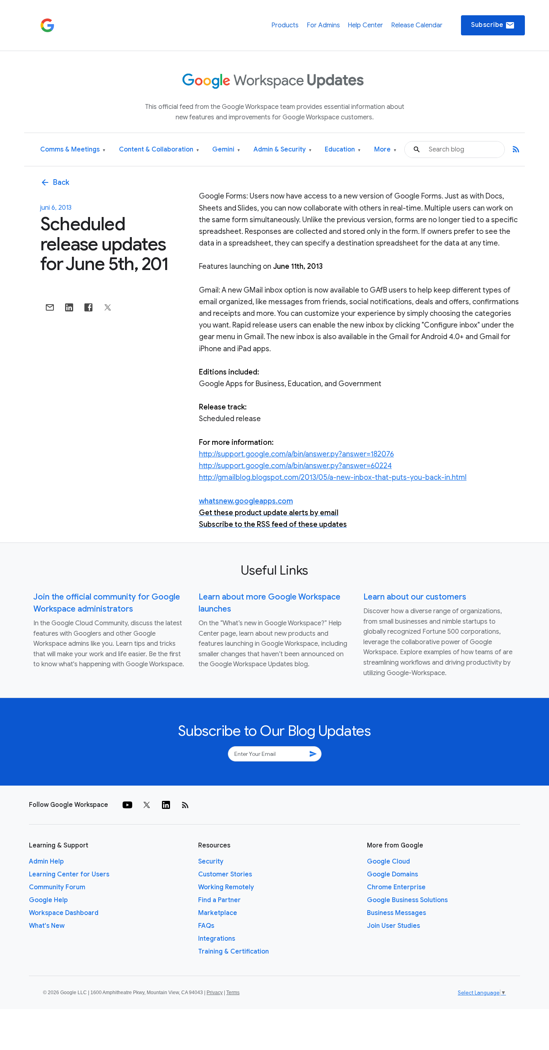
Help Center (365, 25)
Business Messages (396, 913)
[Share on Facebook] (88, 307)
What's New (47, 926)
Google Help (48, 900)
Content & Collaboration (159, 150)
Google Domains (392, 874)
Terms (233, 992)
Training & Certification (233, 952)
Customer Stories (225, 874)
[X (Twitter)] (146, 805)
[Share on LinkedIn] (69, 307)
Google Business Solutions (407, 900)
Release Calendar (416, 25)
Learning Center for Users (69, 874)
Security (210, 862)
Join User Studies (393, 926)
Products (285, 25)
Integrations (216, 939)
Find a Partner (219, 900)
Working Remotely (226, 887)
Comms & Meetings (72, 150)
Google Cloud (388, 862)
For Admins (323, 25)
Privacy (215, 992)
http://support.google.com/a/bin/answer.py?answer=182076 (296, 454)
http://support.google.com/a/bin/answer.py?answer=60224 (295, 465)
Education (343, 150)
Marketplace (217, 913)
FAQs (206, 926)
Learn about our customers (414, 597)
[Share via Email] (49, 307)
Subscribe (493, 25)
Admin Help (46, 862)
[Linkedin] (166, 805)
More (385, 150)
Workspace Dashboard (63, 913)
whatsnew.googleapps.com (246, 501)
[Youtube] (127, 805)
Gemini (226, 150)
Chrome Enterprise (396, 887)
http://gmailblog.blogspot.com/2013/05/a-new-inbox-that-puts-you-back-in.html (333, 477)
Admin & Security (282, 150)
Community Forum (57, 887)
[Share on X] (107, 307)
